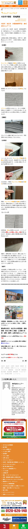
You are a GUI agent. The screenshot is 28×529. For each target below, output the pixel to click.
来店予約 (23, 527)
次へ (23, 360)
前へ (2, 360)
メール (14, 527)
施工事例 (10, 354)
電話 (5, 527)
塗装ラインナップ (13, 357)
